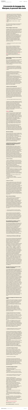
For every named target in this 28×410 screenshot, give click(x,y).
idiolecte (8, 111)
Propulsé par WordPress (9, 408)
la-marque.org (4, 408)
